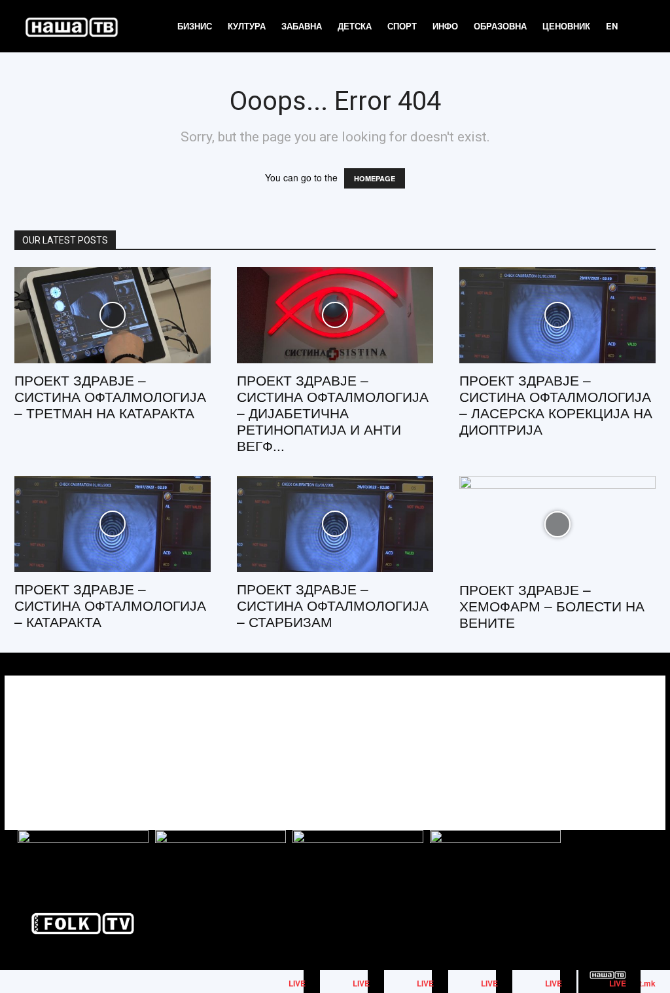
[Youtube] (640, 741)
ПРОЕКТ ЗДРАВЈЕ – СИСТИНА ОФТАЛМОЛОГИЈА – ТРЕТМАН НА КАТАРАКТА (110, 396)
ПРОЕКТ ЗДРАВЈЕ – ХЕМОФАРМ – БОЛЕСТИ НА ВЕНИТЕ (551, 605)
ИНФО (445, 26)
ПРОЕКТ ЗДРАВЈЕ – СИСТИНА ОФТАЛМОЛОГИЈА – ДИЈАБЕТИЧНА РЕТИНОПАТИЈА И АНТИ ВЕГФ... (333, 412)
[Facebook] (582, 741)
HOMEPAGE (374, 178)
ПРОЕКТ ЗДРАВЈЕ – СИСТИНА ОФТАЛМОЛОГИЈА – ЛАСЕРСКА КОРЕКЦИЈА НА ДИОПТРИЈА (555, 404)
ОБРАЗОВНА (500, 26)
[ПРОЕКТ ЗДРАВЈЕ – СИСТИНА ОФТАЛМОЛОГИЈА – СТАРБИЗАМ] (335, 524)
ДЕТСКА (355, 26)
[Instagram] (611, 741)
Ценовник (566, 26)
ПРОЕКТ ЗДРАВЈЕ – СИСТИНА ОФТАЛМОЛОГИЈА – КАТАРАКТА (110, 605)
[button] (641, 27)
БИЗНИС (194, 26)
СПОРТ (402, 26)
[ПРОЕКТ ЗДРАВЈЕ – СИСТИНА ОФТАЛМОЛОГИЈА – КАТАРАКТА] (112, 524)
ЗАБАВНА (301, 26)
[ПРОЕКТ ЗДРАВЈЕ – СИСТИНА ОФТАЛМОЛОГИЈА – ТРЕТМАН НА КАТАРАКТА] (112, 315)
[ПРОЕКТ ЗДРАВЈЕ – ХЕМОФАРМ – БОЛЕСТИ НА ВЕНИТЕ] (557, 524)
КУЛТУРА (247, 26)
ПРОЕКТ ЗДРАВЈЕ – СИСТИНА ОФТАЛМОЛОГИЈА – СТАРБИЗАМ (333, 605)
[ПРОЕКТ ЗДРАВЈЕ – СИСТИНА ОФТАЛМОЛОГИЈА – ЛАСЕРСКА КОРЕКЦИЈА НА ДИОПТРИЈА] (557, 315)
